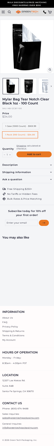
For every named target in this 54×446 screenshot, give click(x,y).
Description (10, 164)
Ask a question (12, 179)
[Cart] (50, 12)
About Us (7, 317)
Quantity (8, 148)
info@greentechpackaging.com (20, 427)
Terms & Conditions (13, 335)
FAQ (4, 322)
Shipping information (16, 172)
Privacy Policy (10, 326)
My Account (9, 340)
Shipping (21, 146)
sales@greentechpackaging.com (20, 418)
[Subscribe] (44, 223)
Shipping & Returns (13, 331)
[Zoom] (49, 69)
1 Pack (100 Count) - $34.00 (20, 134)
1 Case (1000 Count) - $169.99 (20, 126)
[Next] (50, 86)
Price (5, 113)
